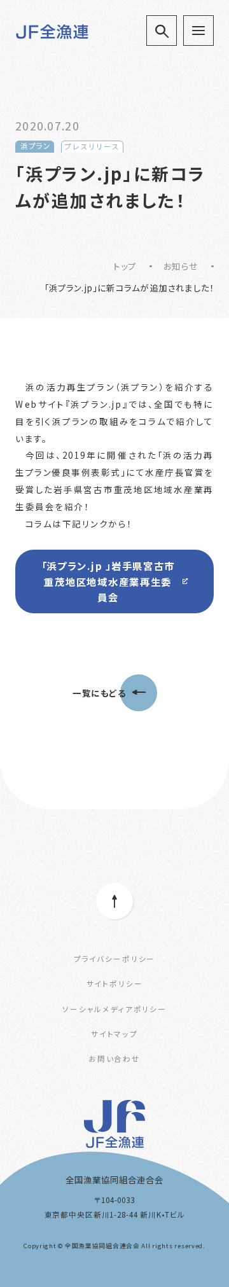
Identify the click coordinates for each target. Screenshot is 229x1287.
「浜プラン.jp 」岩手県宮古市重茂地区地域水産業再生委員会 (108, 581)
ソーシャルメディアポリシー (114, 1009)
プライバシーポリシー (114, 959)
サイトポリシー (115, 983)
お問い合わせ (114, 1059)
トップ (124, 266)
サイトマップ (114, 1034)
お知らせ (180, 266)
